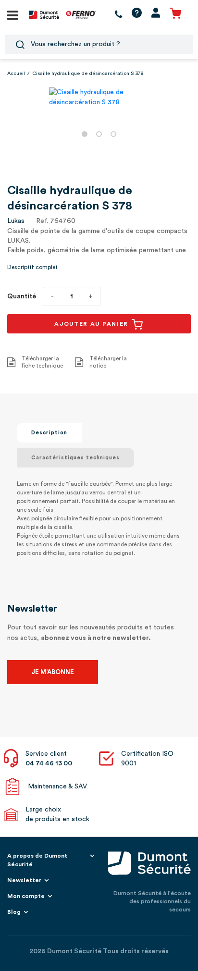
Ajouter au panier (92, 324)
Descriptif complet (32, 267)
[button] (84, 134)
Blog (14, 912)
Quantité (21, 296)
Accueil (16, 73)
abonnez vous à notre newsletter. (96, 638)
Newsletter (24, 880)
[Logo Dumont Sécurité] (44, 14)
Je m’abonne (52, 672)
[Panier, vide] (175, 15)
